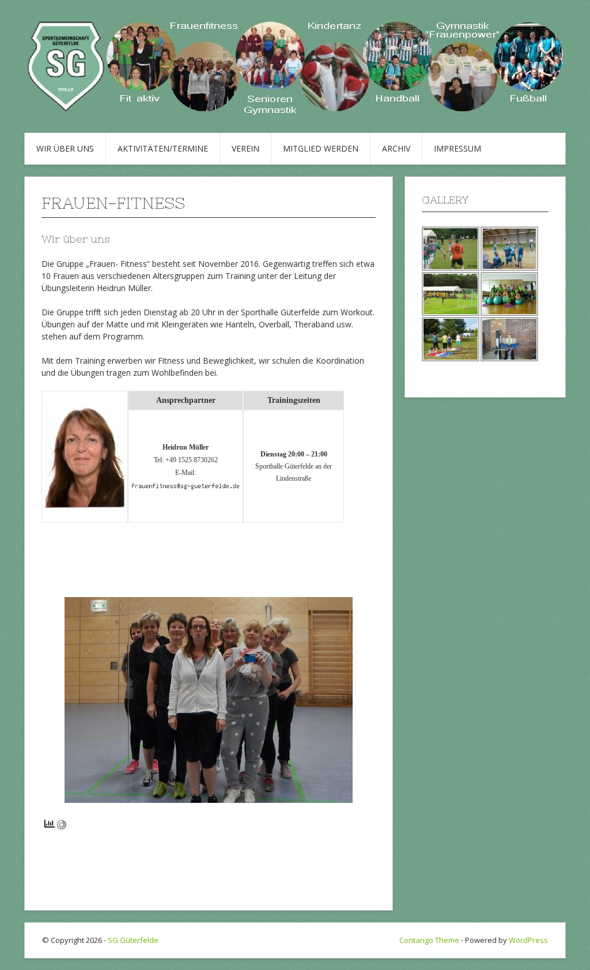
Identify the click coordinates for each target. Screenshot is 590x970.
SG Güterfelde (133, 940)
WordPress (528, 940)
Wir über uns (65, 148)
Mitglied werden (320, 148)
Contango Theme (429, 940)
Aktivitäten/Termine (163, 148)
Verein (245, 148)
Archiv (396, 148)
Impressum (457, 148)
